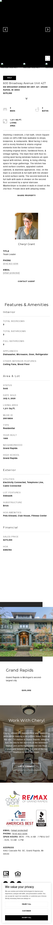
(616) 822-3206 (10, 264)
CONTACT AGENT (26, 281)
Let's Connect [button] (26, 767)
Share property (26, 195)
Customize (26, 911)
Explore (26, 690)
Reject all (26, 904)
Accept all (26, 917)
